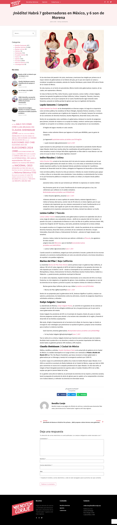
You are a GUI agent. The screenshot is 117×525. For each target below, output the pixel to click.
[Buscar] (33, 33)
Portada (17, 60)
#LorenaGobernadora (78, 243)
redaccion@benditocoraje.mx (92, 505)
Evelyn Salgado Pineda (65, 306)
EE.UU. (27, 140)
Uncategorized (19, 64)
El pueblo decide (20, 55)
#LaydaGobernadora (57, 139)
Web (41, 471)
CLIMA (20, 133)
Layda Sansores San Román (49, 108)
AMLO (21, 124)
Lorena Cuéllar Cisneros (47, 217)
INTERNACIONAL (22, 158)
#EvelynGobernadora (74, 331)
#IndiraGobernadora (49, 192)
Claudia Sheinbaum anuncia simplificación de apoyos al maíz (26, 83)
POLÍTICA (16, 170)
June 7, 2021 (70, 196)
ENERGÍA (14, 154)
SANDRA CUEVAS (16, 177)
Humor (17, 57)
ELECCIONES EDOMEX (26, 151)
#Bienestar (58, 243)
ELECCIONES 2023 (19, 145)
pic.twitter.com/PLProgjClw (73, 139)
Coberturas (55, 2)
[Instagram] (108, 2)
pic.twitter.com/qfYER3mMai (85, 286)
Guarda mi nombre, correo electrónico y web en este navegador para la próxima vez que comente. (71, 477)
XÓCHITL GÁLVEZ (23, 181)
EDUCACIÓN (20, 140)
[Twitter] (111, 2)
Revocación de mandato (19, 175)
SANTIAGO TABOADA (27, 177)
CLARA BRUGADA (25, 127)
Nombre (43, 458)
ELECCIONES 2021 (23, 142)
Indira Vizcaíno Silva (46, 161)
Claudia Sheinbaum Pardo (66, 350)
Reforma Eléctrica (20, 62)
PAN (25, 168)
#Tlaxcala (88, 238)
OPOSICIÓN (17, 168)
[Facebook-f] (105, 2)
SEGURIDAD (16, 179)
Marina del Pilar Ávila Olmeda (58, 265)
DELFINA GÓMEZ (28, 136)
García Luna (29, 155)
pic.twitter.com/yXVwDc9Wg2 (90, 331)
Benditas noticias (32, 2)
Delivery (17, 51)
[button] (62, 394)
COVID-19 (26, 133)
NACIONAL (23, 165)
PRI (21, 170)
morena (25, 163)
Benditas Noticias (20, 47)
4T (13, 124)
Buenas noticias (20, 49)
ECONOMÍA (25, 138)
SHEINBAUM (24, 179)
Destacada (18, 53)
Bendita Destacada (21, 45)
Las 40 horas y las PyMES (25, 90)
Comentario (44, 438)
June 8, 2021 (71, 143)
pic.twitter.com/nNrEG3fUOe (52, 245)
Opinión (44, 2)
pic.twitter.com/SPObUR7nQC (65, 192)
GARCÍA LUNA (20, 156)
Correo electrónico (46, 465)
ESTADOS (21, 154)
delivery (16, 138)
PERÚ (31, 168)
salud (30, 175)
